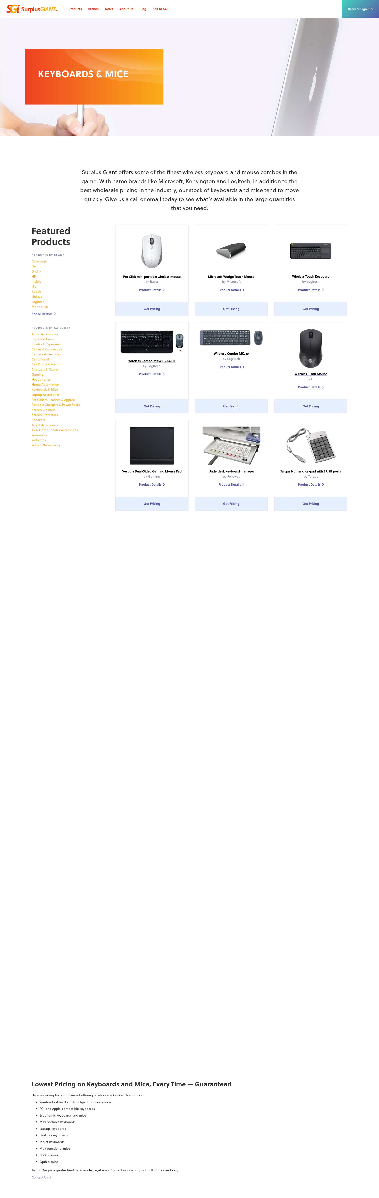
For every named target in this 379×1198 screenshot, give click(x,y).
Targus (313, 476)
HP (34, 276)
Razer (154, 281)
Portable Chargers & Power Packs (56, 404)
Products (75, 9)
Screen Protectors (45, 414)
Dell (34, 266)
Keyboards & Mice (45, 389)
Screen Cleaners (43, 409)
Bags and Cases (43, 339)
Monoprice (40, 306)
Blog (143, 9)
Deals (109, 9)
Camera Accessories (46, 354)
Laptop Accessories (46, 394)
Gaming (38, 374)
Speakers (38, 419)
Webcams (39, 440)
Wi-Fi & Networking (46, 445)
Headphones (41, 379)
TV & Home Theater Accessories (55, 430)
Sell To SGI (160, 9)
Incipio (37, 281)
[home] (32, 9)
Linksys (37, 296)
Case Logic (39, 261)
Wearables (39, 435)
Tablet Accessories (45, 425)
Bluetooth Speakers (46, 344)
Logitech (38, 301)
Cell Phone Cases (44, 364)
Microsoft (234, 281)
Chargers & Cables (45, 369)
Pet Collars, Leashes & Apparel (54, 399)
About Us (126, 9)
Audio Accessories (45, 334)
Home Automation (45, 384)
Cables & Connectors (47, 349)
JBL (34, 286)
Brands (93, 9)
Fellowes (233, 476)
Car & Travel (40, 359)
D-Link (36, 271)
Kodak (36, 291)
